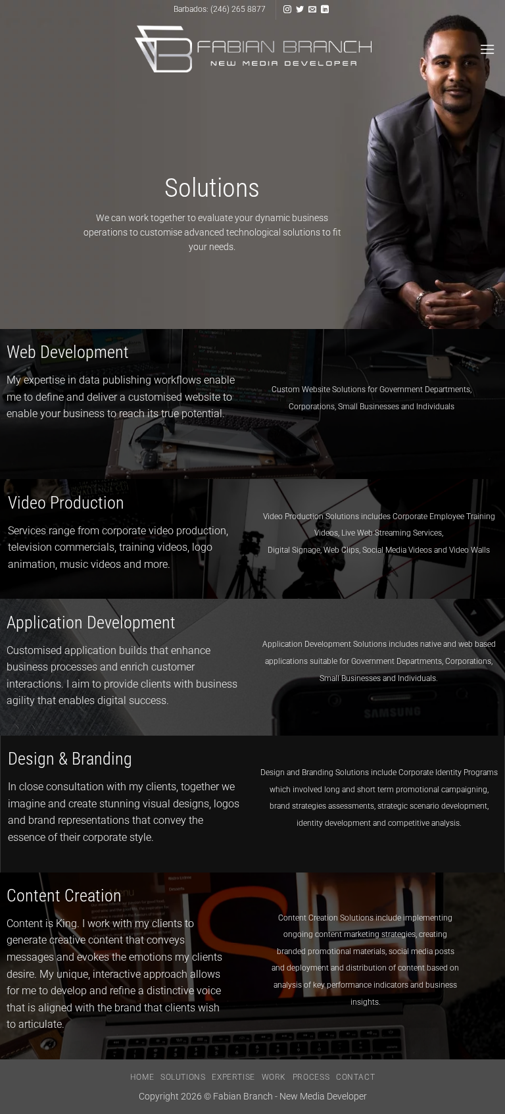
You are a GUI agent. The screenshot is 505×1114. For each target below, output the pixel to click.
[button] (487, 49)
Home (142, 1077)
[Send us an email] (312, 9)
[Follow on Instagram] (287, 9)
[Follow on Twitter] (300, 9)
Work (274, 1077)
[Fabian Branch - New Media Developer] (253, 49)
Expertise (233, 1077)
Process (311, 1077)
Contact (355, 1077)
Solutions (183, 1077)
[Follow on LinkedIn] (325, 9)
